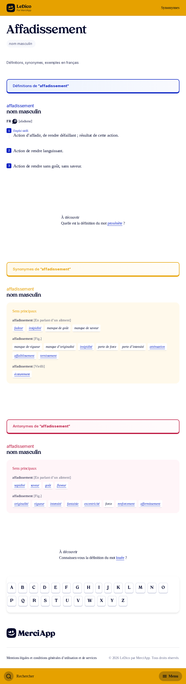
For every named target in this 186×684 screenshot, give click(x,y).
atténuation (157, 347)
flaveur (61, 485)
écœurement (22, 374)
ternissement (48, 356)
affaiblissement (24, 356)
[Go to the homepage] (19, 8)
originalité (21, 504)
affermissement (150, 504)
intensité (55, 504)
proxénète (115, 223)
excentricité (92, 504)
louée (120, 558)
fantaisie (72, 504)
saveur (35, 485)
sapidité (19, 485)
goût (48, 485)
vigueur (39, 504)
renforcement (126, 504)
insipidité (35, 328)
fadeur (18, 328)
